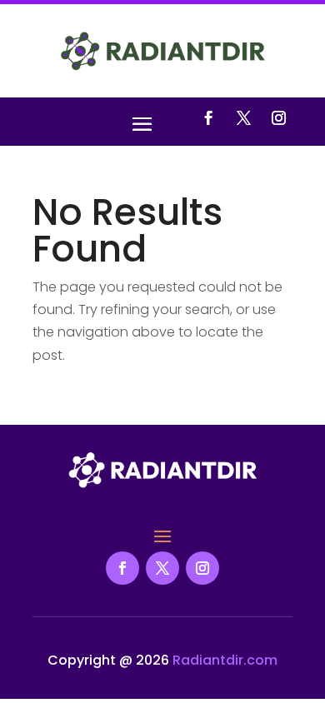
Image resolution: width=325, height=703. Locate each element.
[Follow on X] (243, 118)
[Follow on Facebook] (208, 118)
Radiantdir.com (225, 660)
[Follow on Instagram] (278, 118)
